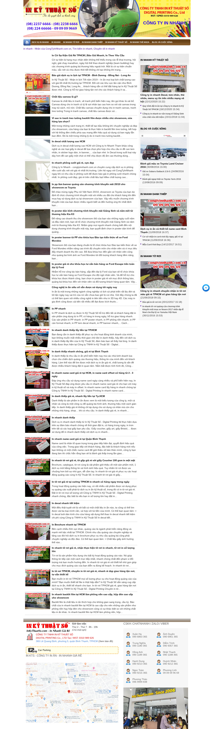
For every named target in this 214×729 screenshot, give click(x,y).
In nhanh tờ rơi (150, 256)
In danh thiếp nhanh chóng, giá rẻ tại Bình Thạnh (80, 351)
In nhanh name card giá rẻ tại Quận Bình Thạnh (79, 439)
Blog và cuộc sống (153, 128)
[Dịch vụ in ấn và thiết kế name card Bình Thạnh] (163, 216)
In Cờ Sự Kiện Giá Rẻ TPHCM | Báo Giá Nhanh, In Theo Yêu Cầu (88, 55)
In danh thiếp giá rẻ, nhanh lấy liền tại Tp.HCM (78, 396)
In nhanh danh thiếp (63, 417)
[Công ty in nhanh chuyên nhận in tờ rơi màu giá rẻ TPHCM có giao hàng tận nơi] (163, 278)
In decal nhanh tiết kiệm (65, 503)
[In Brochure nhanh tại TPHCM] (37, 531)
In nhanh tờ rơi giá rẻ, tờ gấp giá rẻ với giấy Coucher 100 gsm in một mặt (93, 460)
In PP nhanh (59, 308)
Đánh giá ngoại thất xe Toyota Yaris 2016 (161, 179)
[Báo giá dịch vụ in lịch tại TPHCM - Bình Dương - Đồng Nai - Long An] (37, 85)
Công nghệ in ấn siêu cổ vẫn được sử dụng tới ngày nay (84, 287)
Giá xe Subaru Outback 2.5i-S (156, 171)
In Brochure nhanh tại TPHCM (69, 524)
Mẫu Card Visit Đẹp (151, 244)
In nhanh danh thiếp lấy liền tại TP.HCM (74, 330)
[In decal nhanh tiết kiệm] (37, 510)
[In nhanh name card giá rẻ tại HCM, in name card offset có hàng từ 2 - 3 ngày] (37, 380)
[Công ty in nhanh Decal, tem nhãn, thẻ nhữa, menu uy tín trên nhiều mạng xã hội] (163, 82)
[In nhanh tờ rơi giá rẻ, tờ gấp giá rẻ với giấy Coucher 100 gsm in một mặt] (37, 467)
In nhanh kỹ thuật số (154, 60)
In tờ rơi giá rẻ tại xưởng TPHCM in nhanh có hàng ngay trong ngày (90, 481)
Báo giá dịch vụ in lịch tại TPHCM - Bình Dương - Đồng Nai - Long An (91, 75)
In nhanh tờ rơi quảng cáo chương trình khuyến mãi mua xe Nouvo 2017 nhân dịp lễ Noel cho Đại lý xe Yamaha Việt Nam (163, 309)
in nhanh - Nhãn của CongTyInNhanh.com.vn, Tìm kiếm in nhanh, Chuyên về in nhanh (69, 48)
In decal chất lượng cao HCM (68, 141)
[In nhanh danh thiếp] (37, 424)
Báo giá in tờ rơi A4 (151, 302)
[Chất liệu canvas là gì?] (37, 104)
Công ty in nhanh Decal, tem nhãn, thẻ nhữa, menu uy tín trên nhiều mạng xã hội (162, 98)
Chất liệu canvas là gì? (65, 96)
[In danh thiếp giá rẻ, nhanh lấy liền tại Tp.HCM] (37, 402)
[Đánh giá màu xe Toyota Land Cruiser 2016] (163, 151)
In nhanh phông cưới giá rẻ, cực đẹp (73, 162)
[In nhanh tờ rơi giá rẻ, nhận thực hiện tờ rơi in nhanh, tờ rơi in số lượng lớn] (37, 554)
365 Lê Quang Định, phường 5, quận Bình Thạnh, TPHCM (67, 641)
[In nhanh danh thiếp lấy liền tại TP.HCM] (37, 337)
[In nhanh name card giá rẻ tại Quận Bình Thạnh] (37, 445)
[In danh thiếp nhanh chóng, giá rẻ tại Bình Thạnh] (37, 359)
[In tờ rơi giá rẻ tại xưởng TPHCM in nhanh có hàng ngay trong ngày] (37, 488)
